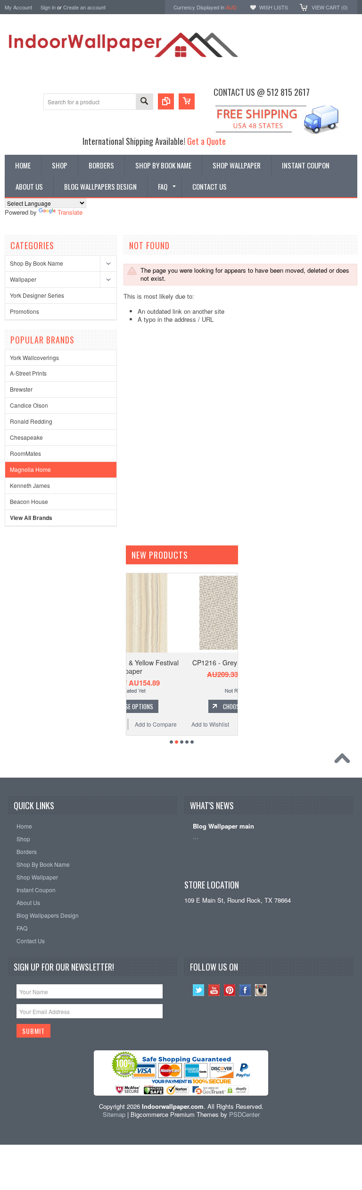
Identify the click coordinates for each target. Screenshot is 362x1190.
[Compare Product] (166, 101)
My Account (18, 7)
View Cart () (330, 7)
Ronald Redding (31, 421)
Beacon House (29, 501)
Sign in (48, 7)
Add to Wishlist (154, 724)
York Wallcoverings (34, 357)
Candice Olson (29, 405)
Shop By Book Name (36, 263)
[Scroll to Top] (344, 760)
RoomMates (25, 453)
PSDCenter (244, 1114)
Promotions (24, 311)
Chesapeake (26, 437)
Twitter (199, 990)
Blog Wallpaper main (223, 826)
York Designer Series (37, 295)
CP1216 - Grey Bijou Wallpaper (182, 662)
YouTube (214, 990)
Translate (70, 212)
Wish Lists (273, 7)
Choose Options (187, 706)
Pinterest (230, 990)
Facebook (245, 990)
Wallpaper (23, 279)
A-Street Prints (28, 373)
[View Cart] (187, 101)
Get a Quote (206, 140)
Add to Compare (210, 724)
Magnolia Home (30, 469)
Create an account (84, 7)
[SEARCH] (144, 102)
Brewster (21, 389)
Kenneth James (30, 485)
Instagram (261, 990)
